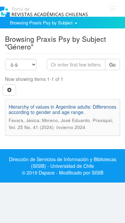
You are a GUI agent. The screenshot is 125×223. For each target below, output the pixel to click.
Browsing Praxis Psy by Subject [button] (42, 22)
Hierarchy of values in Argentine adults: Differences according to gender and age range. (62, 109)
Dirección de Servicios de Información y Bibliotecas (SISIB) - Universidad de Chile (62, 162)
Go (112, 64)
